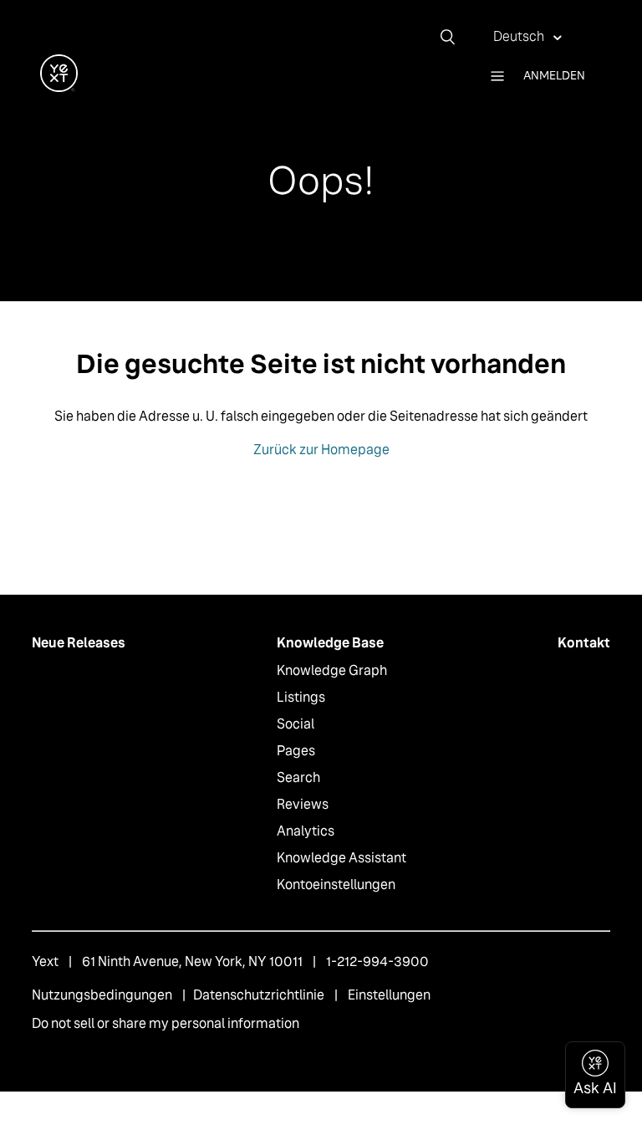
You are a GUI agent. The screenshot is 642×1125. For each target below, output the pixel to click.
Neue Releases (78, 643)
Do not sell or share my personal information (165, 1023)
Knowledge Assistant (341, 858)
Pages (296, 750)
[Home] (59, 87)
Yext (45, 961)
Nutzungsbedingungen (102, 995)
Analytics (305, 831)
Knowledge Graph (332, 670)
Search (298, 777)
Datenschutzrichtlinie (258, 995)
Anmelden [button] (554, 75)
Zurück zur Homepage (321, 449)
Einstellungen (389, 995)
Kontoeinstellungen (336, 884)
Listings (301, 697)
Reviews (303, 804)
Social (295, 724)
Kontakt (584, 643)
